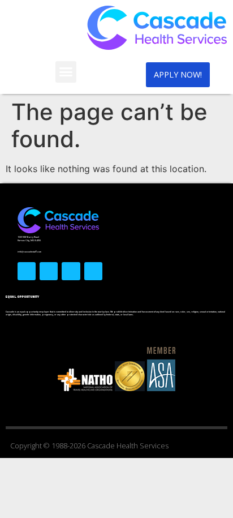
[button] (66, 72)
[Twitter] (49, 271)
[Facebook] (27, 271)
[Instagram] (71, 271)
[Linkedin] (93, 271)
